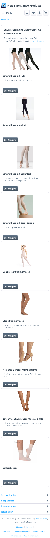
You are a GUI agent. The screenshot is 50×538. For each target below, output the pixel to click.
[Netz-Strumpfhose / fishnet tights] (25, 353)
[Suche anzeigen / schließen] (27, 12)
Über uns (19, 527)
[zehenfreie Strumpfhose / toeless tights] (25, 402)
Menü (9, 12)
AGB (25, 536)
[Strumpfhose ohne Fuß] (25, 108)
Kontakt (29, 527)
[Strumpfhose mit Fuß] (25, 59)
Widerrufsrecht (39, 531)
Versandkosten (41, 519)
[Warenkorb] (45, 12)
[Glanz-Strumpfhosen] (25, 304)
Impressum (34, 536)
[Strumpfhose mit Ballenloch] (25, 157)
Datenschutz (16, 536)
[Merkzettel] (33, 12)
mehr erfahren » (37, 41)
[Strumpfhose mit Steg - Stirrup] (25, 206)
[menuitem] (7, 12)
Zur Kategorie (10, 91)
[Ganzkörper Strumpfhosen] (25, 255)
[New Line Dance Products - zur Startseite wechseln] (3, 5)
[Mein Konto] (39, 12)
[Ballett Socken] (25, 451)
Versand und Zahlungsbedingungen (17, 531)
